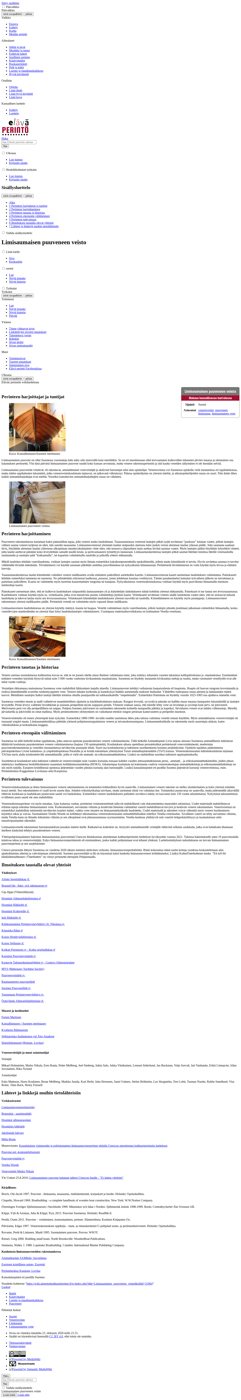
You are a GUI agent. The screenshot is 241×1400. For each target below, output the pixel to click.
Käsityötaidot (17, 1296)
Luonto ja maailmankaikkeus (26, 1300)
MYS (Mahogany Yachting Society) (23, 969)
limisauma (204, 413)
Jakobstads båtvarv (13, 1132)
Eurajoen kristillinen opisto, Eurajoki (23, 1264)
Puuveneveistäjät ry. (13, 975)
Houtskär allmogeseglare (16, 1120)
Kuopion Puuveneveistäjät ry (19, 956)
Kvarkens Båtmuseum (15, 1030)
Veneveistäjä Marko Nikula (18, 1171)
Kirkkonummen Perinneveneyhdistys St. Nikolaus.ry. (33, 924)
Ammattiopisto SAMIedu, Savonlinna (24, 1258)
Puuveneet (15, 1303)
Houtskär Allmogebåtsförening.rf (21, 898)
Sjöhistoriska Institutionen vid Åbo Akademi (28, 1036)
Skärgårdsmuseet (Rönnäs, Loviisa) (23, 1042)
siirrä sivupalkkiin (12, 14)
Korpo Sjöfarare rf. (13, 943)
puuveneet (221, 410)
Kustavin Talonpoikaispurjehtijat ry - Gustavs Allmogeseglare (38, 962)
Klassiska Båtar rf (12, 930)
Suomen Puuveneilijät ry (16, 988)
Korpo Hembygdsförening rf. (19, 936)
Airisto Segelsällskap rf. (16, 879)
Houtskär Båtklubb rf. (14, 904)
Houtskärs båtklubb (13, 1126)
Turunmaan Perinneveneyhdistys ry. (23, 994)
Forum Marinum (11, 1017)
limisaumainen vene (223, 413)
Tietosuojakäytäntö (20, 1342)
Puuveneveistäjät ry (13, 1158)
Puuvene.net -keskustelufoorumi (21, 1152)
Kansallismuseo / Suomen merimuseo (24, 1023)
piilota (29, 14)
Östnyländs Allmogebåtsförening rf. (23, 1001)
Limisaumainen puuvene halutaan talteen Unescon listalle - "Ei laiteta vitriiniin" (76, 1177)
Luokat (6, 1287)
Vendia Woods (10, 1165)
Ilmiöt (12, 1293)
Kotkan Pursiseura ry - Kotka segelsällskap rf (28, 949)
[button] (3, 6)
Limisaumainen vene (21, 1326)
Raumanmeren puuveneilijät (18, 981)
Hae (5, 146)
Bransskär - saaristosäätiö (16, 1113)
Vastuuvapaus (17, 1346)
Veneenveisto (17, 1319)
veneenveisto (206, 410)
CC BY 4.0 (56, 1336)
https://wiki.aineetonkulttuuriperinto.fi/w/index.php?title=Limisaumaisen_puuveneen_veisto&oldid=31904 (90, 1283)
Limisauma (15, 1323)
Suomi (13, 1316)
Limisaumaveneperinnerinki (18, 1107)
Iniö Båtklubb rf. (11, 917)
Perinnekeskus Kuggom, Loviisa (21, 1270)
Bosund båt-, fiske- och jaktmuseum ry (24, 885)
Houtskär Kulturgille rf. (15, 911)
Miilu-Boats (9, 1139)
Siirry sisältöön (10, 3)
